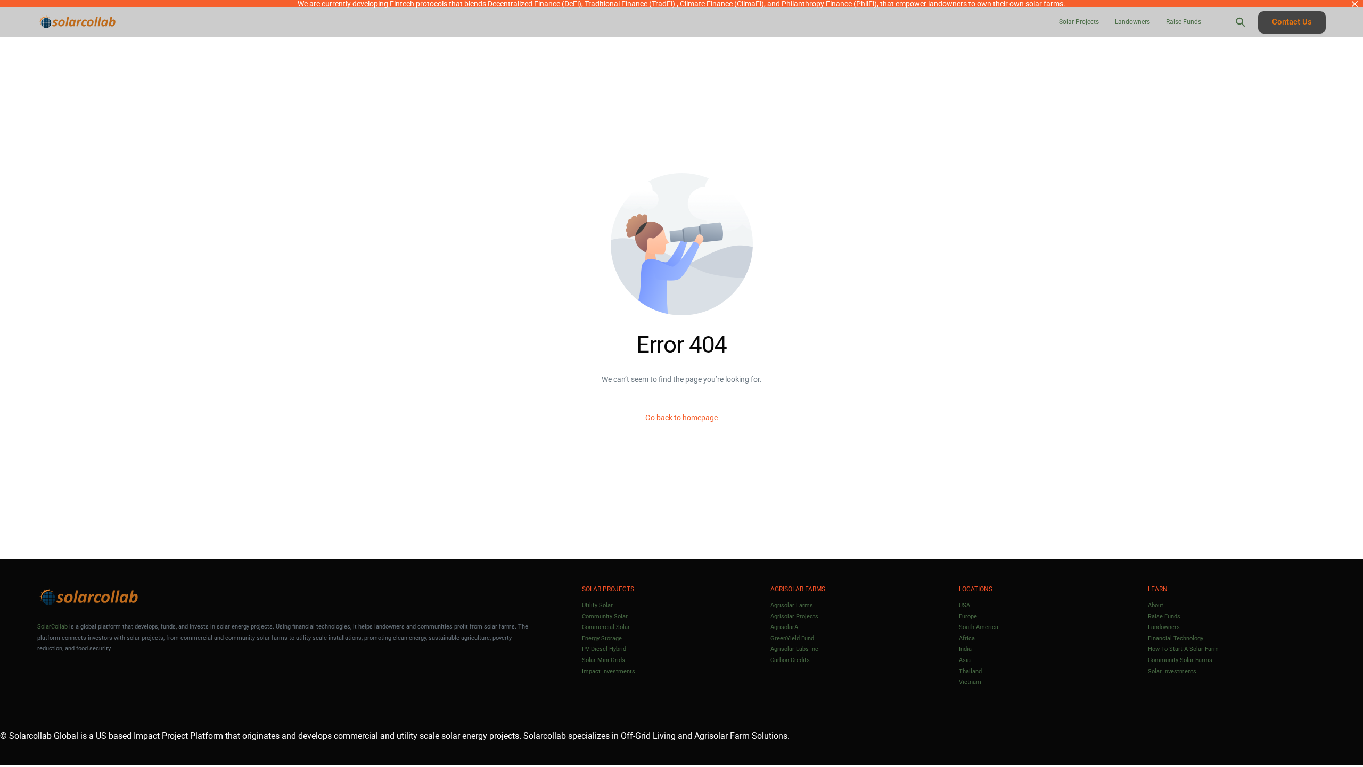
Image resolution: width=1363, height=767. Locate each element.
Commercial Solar (606, 627)
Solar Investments (1172, 671)
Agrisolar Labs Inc (794, 649)
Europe (968, 616)
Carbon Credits (790, 660)
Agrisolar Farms (791, 605)
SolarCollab (52, 626)
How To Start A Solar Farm (1183, 649)
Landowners (1164, 627)
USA (964, 605)
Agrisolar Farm (722, 736)
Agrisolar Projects (794, 616)
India (965, 649)
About (1155, 605)
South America (978, 627)
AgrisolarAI (785, 627)
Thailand (970, 671)
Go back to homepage (681, 417)
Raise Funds (1164, 616)
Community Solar (605, 616)
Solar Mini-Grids (603, 660)
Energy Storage (602, 638)
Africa (967, 638)
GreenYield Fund (792, 638)
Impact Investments (608, 671)
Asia (965, 660)
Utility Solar (597, 605)
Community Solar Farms (1180, 660)
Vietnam (970, 682)
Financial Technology (1175, 638)
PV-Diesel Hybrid (604, 649)
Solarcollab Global (43, 736)
